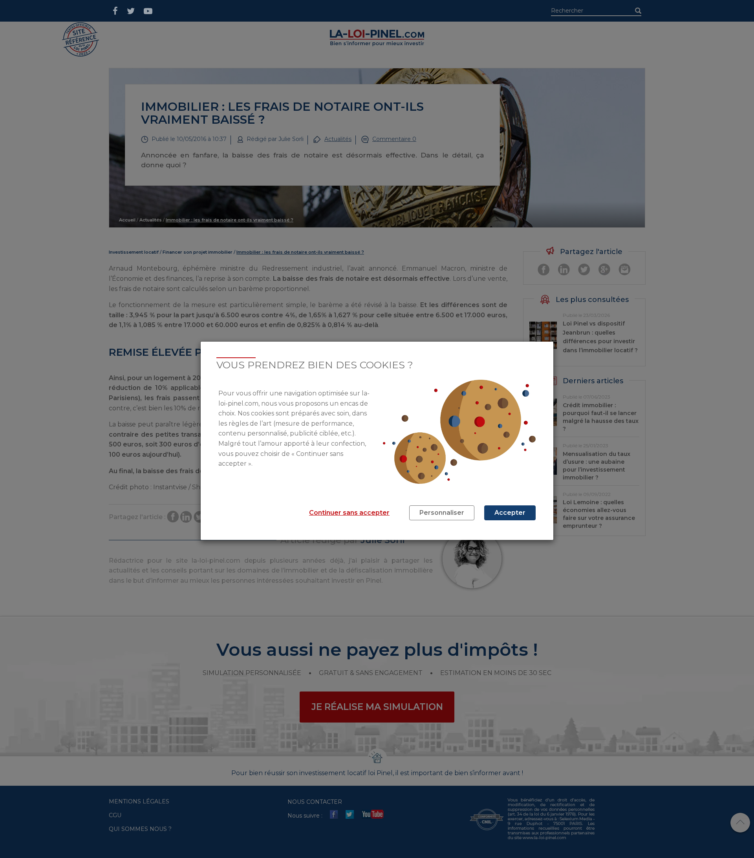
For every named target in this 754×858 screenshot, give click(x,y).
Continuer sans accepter (349, 512)
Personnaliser (441, 512)
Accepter (509, 512)
